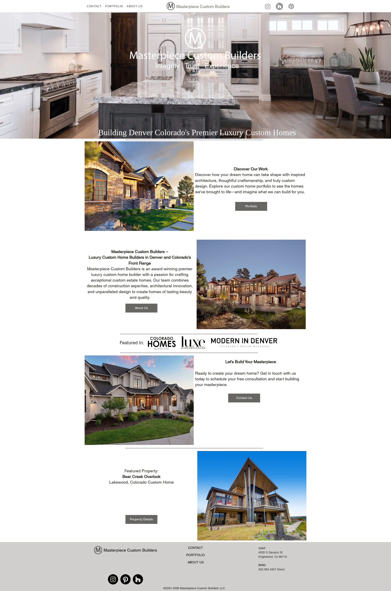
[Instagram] (267, 6)
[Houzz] (279, 6)
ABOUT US (196, 562)
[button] (114, 6)
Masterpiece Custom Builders (203, 6)
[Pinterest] (125, 579)
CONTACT (195, 548)
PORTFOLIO (195, 555)
